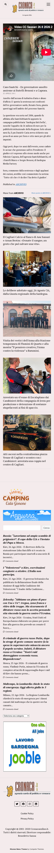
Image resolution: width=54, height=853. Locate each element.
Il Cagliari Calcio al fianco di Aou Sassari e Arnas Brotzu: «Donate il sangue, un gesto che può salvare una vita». (26, 240)
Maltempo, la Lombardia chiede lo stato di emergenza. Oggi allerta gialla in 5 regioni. (26, 687)
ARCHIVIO (21, 184)
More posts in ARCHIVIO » (41, 193)
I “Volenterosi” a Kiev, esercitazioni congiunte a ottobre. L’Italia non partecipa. (24, 571)
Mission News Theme (18, 849)
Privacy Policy (27, 818)
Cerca (46, 527)
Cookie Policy (27, 813)
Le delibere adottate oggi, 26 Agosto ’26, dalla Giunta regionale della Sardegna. (26, 292)
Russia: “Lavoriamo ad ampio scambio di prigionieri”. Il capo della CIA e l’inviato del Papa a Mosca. (27, 539)
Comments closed (11, 561)
